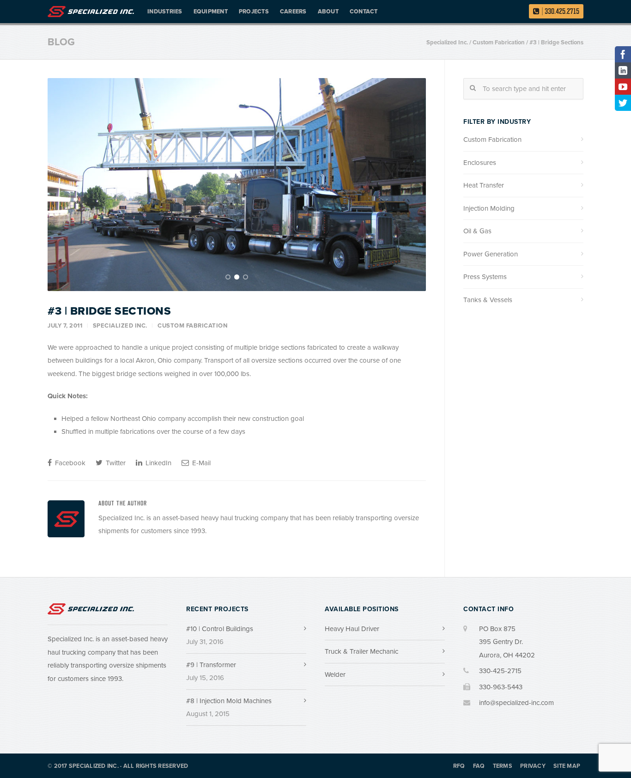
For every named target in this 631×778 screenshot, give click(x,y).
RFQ (459, 766)
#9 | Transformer (211, 665)
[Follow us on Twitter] (623, 103)
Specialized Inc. (120, 325)
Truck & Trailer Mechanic (361, 651)
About (328, 11)
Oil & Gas (477, 231)
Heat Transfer (483, 185)
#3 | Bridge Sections (109, 311)
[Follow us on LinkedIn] (623, 70)
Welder (335, 674)
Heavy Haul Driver (352, 629)
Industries (164, 11)
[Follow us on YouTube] (623, 87)
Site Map (566, 766)
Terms (502, 766)
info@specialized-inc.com (516, 703)
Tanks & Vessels (487, 300)
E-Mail (200, 463)
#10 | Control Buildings (219, 629)
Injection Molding (489, 208)
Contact (364, 11)
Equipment (211, 11)
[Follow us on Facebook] (623, 54)
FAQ (479, 766)
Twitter (115, 463)
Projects (254, 11)
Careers (293, 11)
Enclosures (479, 162)
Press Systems (485, 277)
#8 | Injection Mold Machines (229, 701)
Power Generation (490, 254)
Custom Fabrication (192, 325)
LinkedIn (157, 463)
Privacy (533, 766)
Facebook (69, 463)
